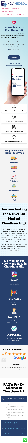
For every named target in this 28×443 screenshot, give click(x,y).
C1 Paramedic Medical (8, 14)
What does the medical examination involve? (10, 423)
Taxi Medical (20, 14)
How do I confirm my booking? (14, 434)
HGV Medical (5, 8)
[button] (14, 399)
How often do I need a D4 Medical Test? (13, 428)
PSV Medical (15, 8)
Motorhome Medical (7, 11)
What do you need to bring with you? (13, 398)
